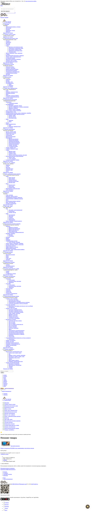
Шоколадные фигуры (14, 229)
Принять (2, 2)
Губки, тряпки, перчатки (14, 313)
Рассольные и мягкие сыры (15, 49)
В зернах (11, 217)
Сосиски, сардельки (10, 68)
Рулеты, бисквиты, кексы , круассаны (14, 244)
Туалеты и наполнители (11, 293)
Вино (7, 183)
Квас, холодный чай (10, 202)
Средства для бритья (13, 328)
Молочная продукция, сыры (11, 38)
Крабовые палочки (10, 93)
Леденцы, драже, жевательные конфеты (15, 249)
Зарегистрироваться (9, 388)
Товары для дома (10, 341)
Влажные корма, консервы (15, 281)
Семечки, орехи (12, 153)
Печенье (8, 29)
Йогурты (8, 43)
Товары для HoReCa (9, 349)
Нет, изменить (6, 11)
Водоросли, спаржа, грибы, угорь (16, 356)
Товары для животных (9, 276)
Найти (2, 372)
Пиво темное (12, 178)
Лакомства (11, 282)
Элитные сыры (12, 51)
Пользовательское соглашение (8, 468)
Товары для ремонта (10, 340)
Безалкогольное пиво (14, 181)
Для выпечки (9, 135)
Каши (7, 257)
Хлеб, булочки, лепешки (14, 242)
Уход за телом (12, 321)
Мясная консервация (13, 139)
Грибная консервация (14, 143)
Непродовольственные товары (11, 296)
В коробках (11, 236)
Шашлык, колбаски (13, 108)
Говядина (8, 79)
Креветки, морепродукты (12, 91)
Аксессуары (9, 292)
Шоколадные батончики (14, 228)
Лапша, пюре (12, 157)
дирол (4, 378)
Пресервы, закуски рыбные (12, 95)
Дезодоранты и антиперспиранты (16, 330)
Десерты (8, 259)
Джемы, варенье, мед (11, 147)
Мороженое (8, 102)
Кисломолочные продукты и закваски (15, 55)
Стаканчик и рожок (13, 103)
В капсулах (11, 218)
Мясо (7, 119)
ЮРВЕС (5, 460)
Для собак (8, 283)
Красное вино (12, 184)
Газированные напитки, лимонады (14, 197)
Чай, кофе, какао (8, 206)
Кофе (7, 213)
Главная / (5, 393)
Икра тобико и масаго (14, 360)
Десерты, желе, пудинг (11, 60)
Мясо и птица (7, 76)
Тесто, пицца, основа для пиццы (13, 110)
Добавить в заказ (4, 454)
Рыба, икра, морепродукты (10, 88)
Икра (7, 94)
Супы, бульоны (12, 158)
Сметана (8, 44)
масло (4, 377)
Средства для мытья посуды (15, 309)
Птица (7, 122)
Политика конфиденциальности (8, 469)
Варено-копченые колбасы (12, 69)
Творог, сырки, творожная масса (13, 56)
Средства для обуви (10, 304)
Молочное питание (10, 254)
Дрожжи (11, 366)
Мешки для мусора (13, 315)
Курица (7, 80)
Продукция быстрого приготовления (14, 156)
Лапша (10, 359)
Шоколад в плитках (13, 227)
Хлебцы (8, 264)
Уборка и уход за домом (11, 308)
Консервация (9, 137)
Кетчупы (8, 167)
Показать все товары (8, 33)
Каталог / (5, 394)
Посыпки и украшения (14, 363)
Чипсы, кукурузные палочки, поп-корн (18, 155)
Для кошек (8, 278)
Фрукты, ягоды (12, 116)
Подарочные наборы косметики (16, 331)
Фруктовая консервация (14, 142)
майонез (5, 381)
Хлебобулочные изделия (11, 240)
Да (1, 11)
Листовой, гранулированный (15, 210)
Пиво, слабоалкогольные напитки (12, 173)
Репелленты (11, 339)
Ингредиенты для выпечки (15, 365)
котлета (5, 382)
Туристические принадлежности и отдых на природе (18, 337)
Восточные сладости (11, 245)
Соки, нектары (9, 195)
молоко (5, 375)
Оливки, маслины (13, 145)
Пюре (7, 255)
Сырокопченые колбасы (11, 73)
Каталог (5, 471)
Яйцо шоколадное (13, 231)
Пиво (7, 176)
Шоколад (8, 31)
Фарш (10, 84)
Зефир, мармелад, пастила (12, 247)
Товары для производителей (12, 362)
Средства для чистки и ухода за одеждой (18, 303)
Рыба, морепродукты (11, 124)
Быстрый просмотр (15, 445)
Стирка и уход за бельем (11, 298)
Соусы (7, 166)
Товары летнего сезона (9, 34)
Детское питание (8, 252)
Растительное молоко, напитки (13, 201)
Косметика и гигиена (11, 319)
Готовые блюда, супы (11, 111)
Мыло (10, 329)
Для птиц (8, 289)
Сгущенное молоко (10, 58)
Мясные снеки (12, 151)
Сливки (8, 54)
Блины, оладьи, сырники (14, 109)
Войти (2, 388)
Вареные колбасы (10, 66)
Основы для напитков (11, 203)
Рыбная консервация (13, 140)
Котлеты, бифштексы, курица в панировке (19, 106)
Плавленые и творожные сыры (16, 48)
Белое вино (11, 186)
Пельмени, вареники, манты (15, 105)
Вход (2, 5)
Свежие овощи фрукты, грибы (11, 268)
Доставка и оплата (7, 474)
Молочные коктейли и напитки (13, 59)
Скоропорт (8, 42)
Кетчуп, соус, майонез (9, 162)
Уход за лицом (12, 323)
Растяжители (12, 307)
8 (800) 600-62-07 (16, 484)
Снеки (7, 150)
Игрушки (8, 346)
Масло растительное (10, 136)
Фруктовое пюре (13, 117)
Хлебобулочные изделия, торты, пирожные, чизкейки (18, 113)
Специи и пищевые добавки (12, 159)
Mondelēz (6, 24)
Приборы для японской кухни (16, 361)
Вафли (7, 238)
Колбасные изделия (9, 64)
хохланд (5, 376)
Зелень (7, 272)
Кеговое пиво (12, 182)
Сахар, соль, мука (10, 134)
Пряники (8, 239)
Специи (10, 367)
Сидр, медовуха (9, 189)
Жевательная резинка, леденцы (13, 26)
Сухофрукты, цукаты (11, 273)
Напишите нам (23, 484)
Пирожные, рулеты (10, 30)
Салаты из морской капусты (12, 96)
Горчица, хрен (9, 170)
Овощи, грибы (12, 115)
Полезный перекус (10, 266)
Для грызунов (9, 288)
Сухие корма (12, 280)
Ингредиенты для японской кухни (14, 351)
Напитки (6, 192)
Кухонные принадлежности (12, 342)
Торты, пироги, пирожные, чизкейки (14, 243)
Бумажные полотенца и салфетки (16, 334)
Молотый (11, 216)
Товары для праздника (11, 345)
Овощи (7, 271)
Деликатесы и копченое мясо (12, 71)
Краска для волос (13, 326)
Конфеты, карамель (10, 233)
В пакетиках (12, 211)
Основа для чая (12, 212)
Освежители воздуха (13, 317)
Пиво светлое (12, 177)
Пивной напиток (13, 180)
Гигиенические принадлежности (16, 333)
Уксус (7, 171)
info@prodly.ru (34, 484)
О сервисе (5, 473)
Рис (9, 354)
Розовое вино (12, 187)
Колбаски (11, 85)
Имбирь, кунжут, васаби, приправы (17, 355)
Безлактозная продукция (11, 61)
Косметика (11, 335)
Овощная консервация (14, 141)
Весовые (11, 234)
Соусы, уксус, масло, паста (15, 352)
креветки (5, 383)
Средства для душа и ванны (15, 320)
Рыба (7, 90)
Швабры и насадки (13, 314)
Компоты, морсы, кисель (11, 196)
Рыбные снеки (12, 152)
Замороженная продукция (10, 99)
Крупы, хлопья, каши (11, 131)
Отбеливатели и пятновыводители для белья (19, 302)
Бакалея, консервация (9, 129)
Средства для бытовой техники (16, 312)
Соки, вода (8, 258)
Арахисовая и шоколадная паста (16, 232)
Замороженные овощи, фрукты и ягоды (15, 114)
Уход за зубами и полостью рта (16, 324)
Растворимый (12, 214)
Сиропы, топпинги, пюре (12, 148)
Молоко (8, 40)
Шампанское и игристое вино (13, 188)
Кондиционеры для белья (14, 301)
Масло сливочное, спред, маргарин (14, 53)
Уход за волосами (13, 325)
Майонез (8, 165)
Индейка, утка (9, 81)
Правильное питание (9, 262)
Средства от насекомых (14, 318)
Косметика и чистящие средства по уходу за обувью (21, 306)
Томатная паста (9, 168)
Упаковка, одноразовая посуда (13, 344)
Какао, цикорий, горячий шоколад (14, 221)
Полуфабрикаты (10, 83)
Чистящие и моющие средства (16, 310)
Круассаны (8, 28)
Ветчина (8, 74)
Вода (7, 199)
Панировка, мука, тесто (14, 357)
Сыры (7, 45)
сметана (5, 384)
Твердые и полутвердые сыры (16, 47)
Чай (7, 208)
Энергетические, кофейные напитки (14, 198)
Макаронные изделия (11, 132)
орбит (4, 386)
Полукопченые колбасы (11, 70)
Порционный (12, 219)
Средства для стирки (13, 299)
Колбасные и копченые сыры (15, 50)
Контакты (5, 475)
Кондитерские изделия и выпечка (12, 223)
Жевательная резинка (11, 248)
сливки (5, 380)
